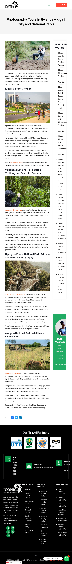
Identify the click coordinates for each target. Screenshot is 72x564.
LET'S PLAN (61, 5)
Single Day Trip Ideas (45, 526)
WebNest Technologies (57, 560)
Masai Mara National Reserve (62, 512)
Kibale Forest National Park (62, 519)
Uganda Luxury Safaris (44, 518)
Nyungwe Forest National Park (15, 294)
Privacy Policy (27, 525)
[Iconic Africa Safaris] (11, 4)
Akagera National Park (12, 373)
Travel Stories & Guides (28, 510)
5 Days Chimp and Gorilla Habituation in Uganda (62, 145)
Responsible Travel (29, 503)
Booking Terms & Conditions (28, 518)
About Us (28, 489)
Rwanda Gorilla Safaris (44, 502)
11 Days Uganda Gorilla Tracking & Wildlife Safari (61, 283)
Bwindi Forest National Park (62, 491)
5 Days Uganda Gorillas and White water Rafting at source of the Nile (61, 174)
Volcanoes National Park (13, 210)
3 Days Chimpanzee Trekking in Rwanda (62, 76)
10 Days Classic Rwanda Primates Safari (61, 263)
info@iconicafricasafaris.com (43, 467)
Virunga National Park (62, 505)
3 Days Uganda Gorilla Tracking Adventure (62, 59)
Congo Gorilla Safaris (43, 541)
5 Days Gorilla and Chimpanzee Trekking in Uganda (62, 122)
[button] (66, 558)
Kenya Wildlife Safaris (43, 510)
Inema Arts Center (16, 163)
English (11, 562)
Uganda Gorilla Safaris (44, 493)
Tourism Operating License (28, 495)
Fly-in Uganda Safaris (44, 533)
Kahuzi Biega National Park (62, 534)
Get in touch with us (29, 531)
